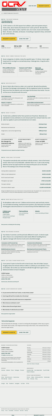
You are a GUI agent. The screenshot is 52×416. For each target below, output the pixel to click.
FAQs (28, 378)
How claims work (6, 96)
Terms (6, 410)
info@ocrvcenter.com (7, 355)
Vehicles (8, 370)
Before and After (39, 377)
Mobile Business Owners (8, 249)
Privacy (2, 410)
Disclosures (16, 410)
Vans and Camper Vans (39, 68)
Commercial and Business (34, 243)
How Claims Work (38, 370)
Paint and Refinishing (23, 213)
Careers (10, 378)
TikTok (27, 383)
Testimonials (46, 377)
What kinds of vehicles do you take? (13, 309)
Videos (32, 377)
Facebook (11, 383)
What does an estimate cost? (11, 303)
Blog (36, 378)
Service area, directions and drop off (10, 281)
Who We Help (4, 378)
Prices (12, 370)
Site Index (22, 410)
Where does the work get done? (12, 306)
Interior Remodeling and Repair (41, 213)
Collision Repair (6, 214)
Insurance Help (30, 370)
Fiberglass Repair (6, 217)
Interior (37, 211)
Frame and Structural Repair (9, 216)
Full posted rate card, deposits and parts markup (12, 150)
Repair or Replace (30, 371)
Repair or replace (6, 102)
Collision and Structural (6, 212)
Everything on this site (9, 13)
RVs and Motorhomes (9, 68)
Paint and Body (23, 211)
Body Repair (21, 214)
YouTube (23, 383)
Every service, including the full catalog (10, 224)
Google (3, 383)
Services (3, 370)
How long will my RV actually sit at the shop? (16, 296)
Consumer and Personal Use (9, 243)
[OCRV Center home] (14, 6)
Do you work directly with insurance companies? (17, 299)
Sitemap (26, 410)
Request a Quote (44, 5)
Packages (17, 370)
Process (22, 370)
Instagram (17, 383)
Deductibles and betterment (35, 102)
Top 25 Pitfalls (46, 370)
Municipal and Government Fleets (36, 249)
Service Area (16, 377)
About (2, 377)
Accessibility (11, 410)
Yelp (7, 383)
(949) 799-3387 (32, 5)
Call (13, 415)
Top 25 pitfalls (31, 96)
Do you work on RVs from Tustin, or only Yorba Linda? (18, 292)
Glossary (32, 378)
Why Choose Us (8, 377)
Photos (28, 377)
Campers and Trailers (25, 68)
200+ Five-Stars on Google (33, 363)
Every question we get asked (8, 313)
